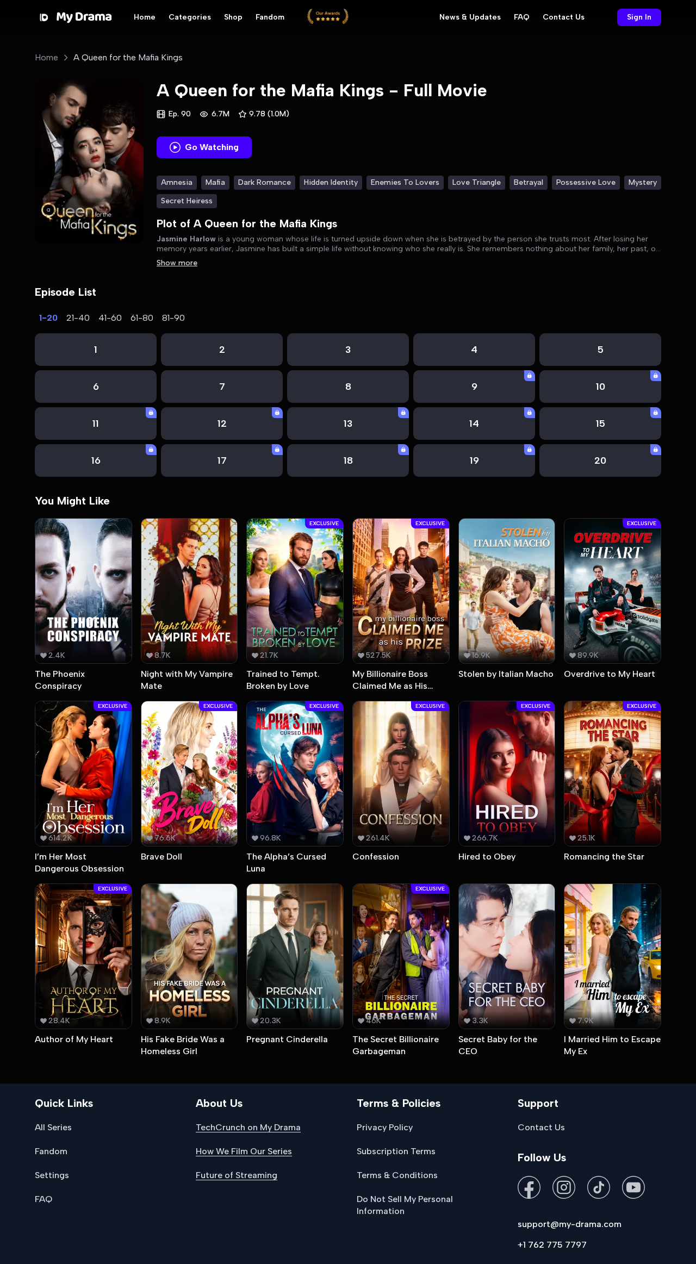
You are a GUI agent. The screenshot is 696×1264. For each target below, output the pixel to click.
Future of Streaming (236, 1175)
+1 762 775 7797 (552, 1245)
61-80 (141, 318)
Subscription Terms (396, 1151)
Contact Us (564, 17)
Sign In (639, 17)
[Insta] (563, 1188)
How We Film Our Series (244, 1151)
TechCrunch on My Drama (248, 1127)
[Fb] (529, 1188)
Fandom (270, 17)
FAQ (522, 17)
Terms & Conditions (397, 1175)
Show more (177, 262)
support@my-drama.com (570, 1224)
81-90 (173, 318)
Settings (52, 1175)
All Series (53, 1127)
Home (145, 17)
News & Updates (470, 17)
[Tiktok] (598, 1188)
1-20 (48, 318)
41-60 (110, 318)
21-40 (78, 318)
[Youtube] (633, 1188)
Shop (233, 17)
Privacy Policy (385, 1127)
